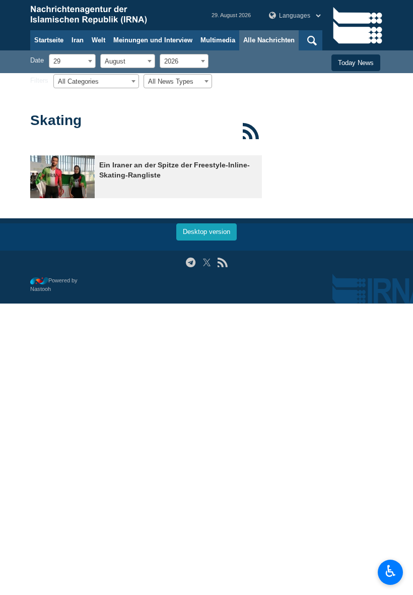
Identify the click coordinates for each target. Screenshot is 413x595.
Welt (98, 40)
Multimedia (217, 40)
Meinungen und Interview (152, 40)
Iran (78, 40)
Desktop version (206, 231)
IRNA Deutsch (110, 15)
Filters (39, 80)
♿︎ (390, 571)
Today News (356, 63)
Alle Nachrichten (269, 40)
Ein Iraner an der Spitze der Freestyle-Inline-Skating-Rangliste (174, 170)
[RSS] (250, 131)
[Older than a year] (62, 176)
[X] (207, 262)
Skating (56, 120)
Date (37, 60)
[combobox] (72, 61)
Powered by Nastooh (54, 284)
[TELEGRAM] (190, 262)
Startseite (48, 40)
